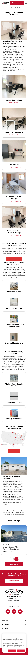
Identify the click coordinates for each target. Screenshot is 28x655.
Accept (12, 650)
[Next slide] (16, 559)
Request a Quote (17, 2)
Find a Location (14, 451)
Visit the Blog (14, 564)
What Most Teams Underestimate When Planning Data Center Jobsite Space (11, 548)
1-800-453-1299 (14, 606)
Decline (20, 650)
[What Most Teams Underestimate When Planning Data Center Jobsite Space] (14, 533)
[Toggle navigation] (26, 3)
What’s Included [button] (14, 102)
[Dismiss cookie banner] (24, 635)
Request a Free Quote (14, 259)
